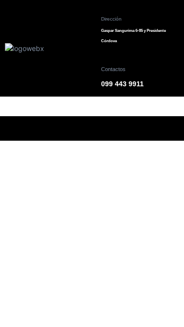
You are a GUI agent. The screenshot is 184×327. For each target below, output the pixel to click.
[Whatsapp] (132, 128)
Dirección (111, 19)
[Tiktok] (105, 128)
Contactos (113, 69)
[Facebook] (51, 128)
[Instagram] (78, 128)
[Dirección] (108, 7)
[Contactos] (108, 57)
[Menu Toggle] (92, 101)
